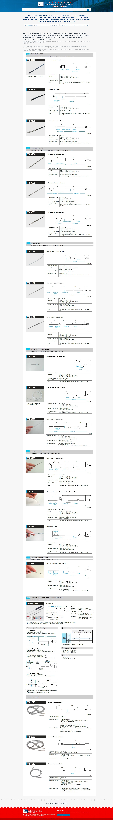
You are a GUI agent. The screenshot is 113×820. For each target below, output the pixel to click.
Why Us (55, 9)
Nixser (73, 818)
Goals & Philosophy (49, 9)
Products (35, 9)
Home (25, 9)
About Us (29, 9)
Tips (59, 9)
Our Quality (41, 9)
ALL (87, 25)
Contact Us (64, 9)
